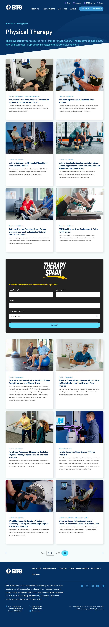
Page (43, 553)
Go (65, 553)
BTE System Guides (65, 449)
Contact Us (97, 9)
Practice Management (16, 96)
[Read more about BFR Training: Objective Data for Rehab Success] (79, 75)
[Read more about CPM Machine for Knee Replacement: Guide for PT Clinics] (79, 204)
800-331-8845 (37, 606)
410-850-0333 (37, 608)
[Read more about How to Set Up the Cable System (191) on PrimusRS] (79, 427)
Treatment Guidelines (32, 96)
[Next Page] (102, 553)
